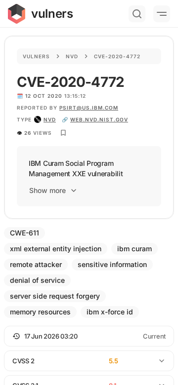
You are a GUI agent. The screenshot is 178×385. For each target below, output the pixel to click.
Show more (47, 190)
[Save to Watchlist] (63, 132)
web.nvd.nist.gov (99, 119)
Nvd (72, 56)
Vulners (36, 56)
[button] (89, 336)
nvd (50, 119)
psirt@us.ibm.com (88, 108)
